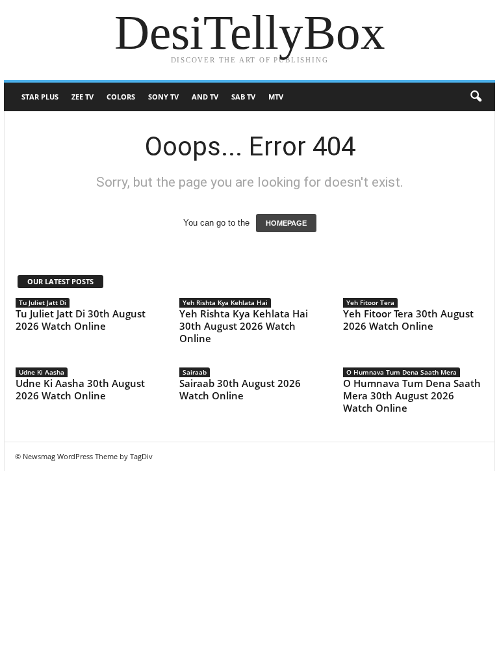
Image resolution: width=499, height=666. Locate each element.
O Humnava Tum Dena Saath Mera (401, 372)
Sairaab (195, 372)
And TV (205, 96)
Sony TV (163, 96)
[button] (475, 97)
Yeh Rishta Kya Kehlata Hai (225, 302)
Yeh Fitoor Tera (370, 302)
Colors (121, 96)
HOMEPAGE (286, 223)
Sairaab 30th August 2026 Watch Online (240, 389)
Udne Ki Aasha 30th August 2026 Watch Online (80, 389)
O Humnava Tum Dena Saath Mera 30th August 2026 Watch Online (412, 395)
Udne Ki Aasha (41, 372)
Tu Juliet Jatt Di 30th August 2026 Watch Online (81, 319)
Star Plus (39, 96)
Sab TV (243, 96)
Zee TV (82, 96)
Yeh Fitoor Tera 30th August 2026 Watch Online (408, 319)
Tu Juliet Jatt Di (42, 302)
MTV (275, 96)
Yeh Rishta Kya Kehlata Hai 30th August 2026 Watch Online (243, 326)
